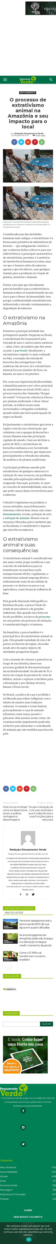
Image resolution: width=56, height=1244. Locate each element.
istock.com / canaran (11, 222)
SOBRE (28, 1210)
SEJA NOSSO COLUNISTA (28, 1217)
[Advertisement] (28, 46)
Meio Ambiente (27, 93)
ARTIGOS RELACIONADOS (19, 908)
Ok (28, 1239)
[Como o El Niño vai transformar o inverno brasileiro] (10, 956)
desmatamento (12, 514)
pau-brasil (21, 350)
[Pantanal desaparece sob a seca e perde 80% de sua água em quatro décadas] (10, 924)
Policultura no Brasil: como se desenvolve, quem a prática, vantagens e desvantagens (15, 813)
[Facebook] (21, 894)
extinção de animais (17, 518)
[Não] (52, 1233)
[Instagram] (28, 894)
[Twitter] (34, 894)
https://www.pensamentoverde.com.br (28, 854)
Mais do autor (14, 912)
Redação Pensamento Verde (28, 133)
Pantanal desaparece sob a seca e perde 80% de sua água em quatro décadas (35, 924)
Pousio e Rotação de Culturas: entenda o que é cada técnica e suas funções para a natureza (40, 813)
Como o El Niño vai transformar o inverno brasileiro (32, 956)
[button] (51, 80)
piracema (44, 616)
